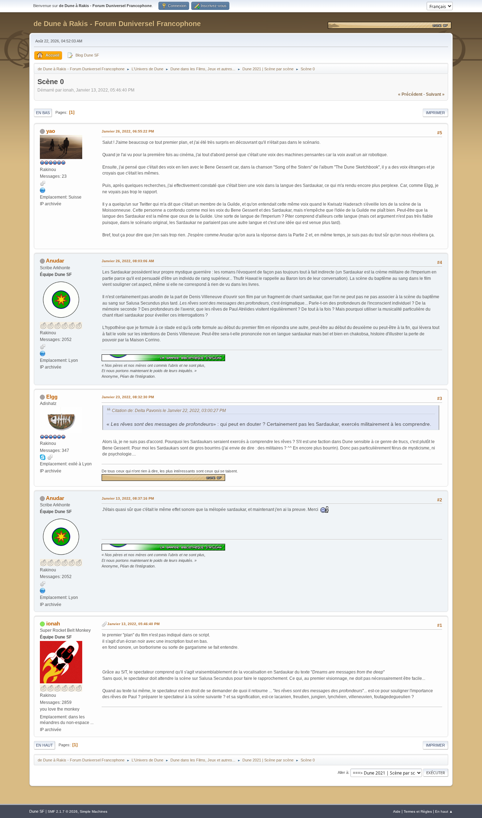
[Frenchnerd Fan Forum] (43, 190)
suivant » (435, 94)
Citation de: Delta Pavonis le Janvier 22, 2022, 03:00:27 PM (169, 410)
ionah (53, 623)
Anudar (55, 261)
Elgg (52, 397)
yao (50, 131)
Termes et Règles (418, 811)
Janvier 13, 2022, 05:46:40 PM (133, 624)
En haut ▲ (444, 811)
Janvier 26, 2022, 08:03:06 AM (128, 261)
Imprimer (435, 113)
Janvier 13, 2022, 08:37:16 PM (128, 498)
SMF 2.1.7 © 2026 (63, 811)
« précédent (410, 94)
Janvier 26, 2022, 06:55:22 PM (128, 131)
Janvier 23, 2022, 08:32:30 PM (128, 397)
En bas (43, 113)
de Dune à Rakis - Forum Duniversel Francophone (117, 24)
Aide (396, 811)
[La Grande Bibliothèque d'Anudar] (43, 353)
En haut (44, 745)
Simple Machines (93, 811)
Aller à (343, 772)
